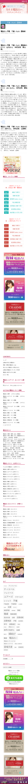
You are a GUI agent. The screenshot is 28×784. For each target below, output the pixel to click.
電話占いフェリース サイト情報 (11, 422)
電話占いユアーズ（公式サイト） (11, 471)
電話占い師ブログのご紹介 (9, 372)
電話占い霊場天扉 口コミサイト (11, 525)
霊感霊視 (20, 647)
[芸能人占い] (13, 576)
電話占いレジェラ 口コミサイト (11, 537)
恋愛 (13, 617)
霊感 (15, 647)
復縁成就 (13, 614)
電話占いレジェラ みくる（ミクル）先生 (13, 458)
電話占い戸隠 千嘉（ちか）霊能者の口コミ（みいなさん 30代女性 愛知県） (14, 88)
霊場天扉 (8, 646)
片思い (5, 627)
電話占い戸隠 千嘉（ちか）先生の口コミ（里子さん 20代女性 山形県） (14, 128)
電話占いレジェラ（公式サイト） (11, 474)
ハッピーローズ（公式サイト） (10, 498)
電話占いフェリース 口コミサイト (11, 527)
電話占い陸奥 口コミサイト (10, 511)
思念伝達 (7, 617)
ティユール (9, 589)
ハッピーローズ (7, 425)
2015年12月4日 (4, 91)
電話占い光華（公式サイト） (10, 469)
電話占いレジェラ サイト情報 (10, 402)
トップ (4, 360)
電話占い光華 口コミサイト (10, 535)
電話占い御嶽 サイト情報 (9, 412)
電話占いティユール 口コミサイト (11, 530)
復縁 (6, 613)
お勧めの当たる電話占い (9, 362)
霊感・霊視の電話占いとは (9, 365)
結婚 (18, 630)
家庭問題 (7, 610)
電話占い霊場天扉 (18, 643)
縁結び (12, 633)
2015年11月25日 (4, 130)
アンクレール (13, 586)
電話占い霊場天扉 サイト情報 (10, 420)
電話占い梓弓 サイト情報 (9, 415)
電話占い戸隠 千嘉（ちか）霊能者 (13, 31)
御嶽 (18, 610)
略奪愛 (18, 627)
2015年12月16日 (4, 51)
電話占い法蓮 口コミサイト (10, 509)
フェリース (8, 593)
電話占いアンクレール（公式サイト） (12, 493)
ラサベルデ (19, 597)
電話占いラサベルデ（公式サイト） (11, 476)
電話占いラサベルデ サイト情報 (11, 406)
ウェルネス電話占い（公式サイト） (11, 467)
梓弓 (5, 624)
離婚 (5, 638)
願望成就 (6, 650)
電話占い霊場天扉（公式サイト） (11, 488)
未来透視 (20, 621)
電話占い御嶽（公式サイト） (10, 481)
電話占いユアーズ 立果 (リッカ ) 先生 (12, 444)
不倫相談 (13, 604)
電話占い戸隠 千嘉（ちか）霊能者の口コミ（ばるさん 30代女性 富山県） (14, 47)
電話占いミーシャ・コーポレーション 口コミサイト (14, 517)
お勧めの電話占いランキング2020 (11, 370)
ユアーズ (8, 596)
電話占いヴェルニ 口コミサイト (11, 520)
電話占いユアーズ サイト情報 (10, 396)
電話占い (13, 637)
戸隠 (14, 621)
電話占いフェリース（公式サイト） (11, 491)
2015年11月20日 (4, 33)
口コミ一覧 (5, 374)
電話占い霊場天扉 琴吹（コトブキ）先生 (13, 449)
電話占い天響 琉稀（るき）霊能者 (11, 434)
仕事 (5, 607)
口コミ (14, 607)
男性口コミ (12, 627)
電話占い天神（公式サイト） (10, 496)
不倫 (15, 600)
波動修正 (12, 624)
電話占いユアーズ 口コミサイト (11, 532)
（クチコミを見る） (15, 394)
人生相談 (20, 604)
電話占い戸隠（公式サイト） (10, 486)
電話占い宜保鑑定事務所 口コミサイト (13, 522)
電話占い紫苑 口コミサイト (10, 514)
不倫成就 (6, 604)
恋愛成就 (20, 617)
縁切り (5, 634)
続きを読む (12, 74)
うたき (5, 585)
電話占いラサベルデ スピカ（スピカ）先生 (14, 439)
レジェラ (7, 600)
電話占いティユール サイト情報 (11, 410)
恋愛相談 (7, 620)
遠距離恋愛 (20, 634)
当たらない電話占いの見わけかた (11, 367)
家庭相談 (13, 610)
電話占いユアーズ (8, 643)
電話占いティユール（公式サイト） (11, 479)
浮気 (19, 624)
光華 (9, 607)
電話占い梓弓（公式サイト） (10, 484)
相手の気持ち (9, 630)
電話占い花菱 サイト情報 (9, 400)
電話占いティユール (9, 641)
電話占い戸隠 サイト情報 (9, 417)
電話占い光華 (6, 394)
